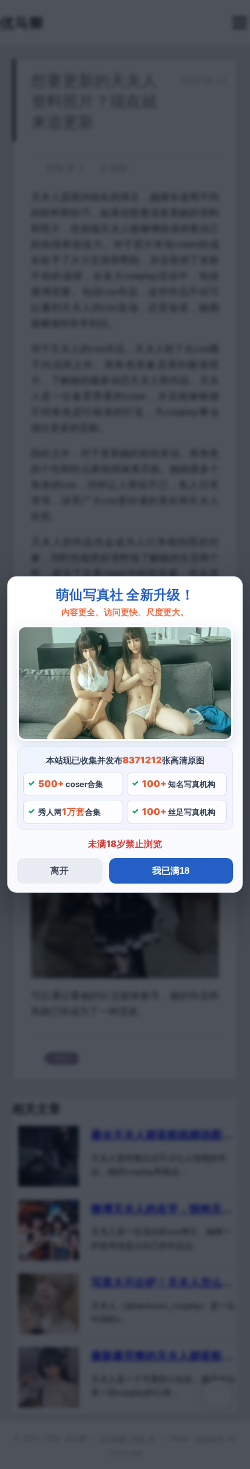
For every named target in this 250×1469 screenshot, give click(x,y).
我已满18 (170, 870)
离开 (59, 870)
